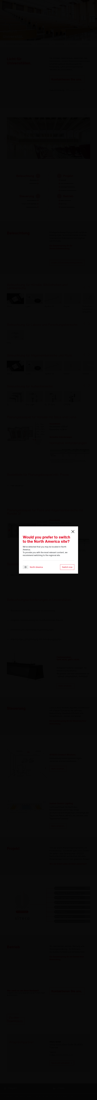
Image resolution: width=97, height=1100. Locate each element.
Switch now (67, 567)
